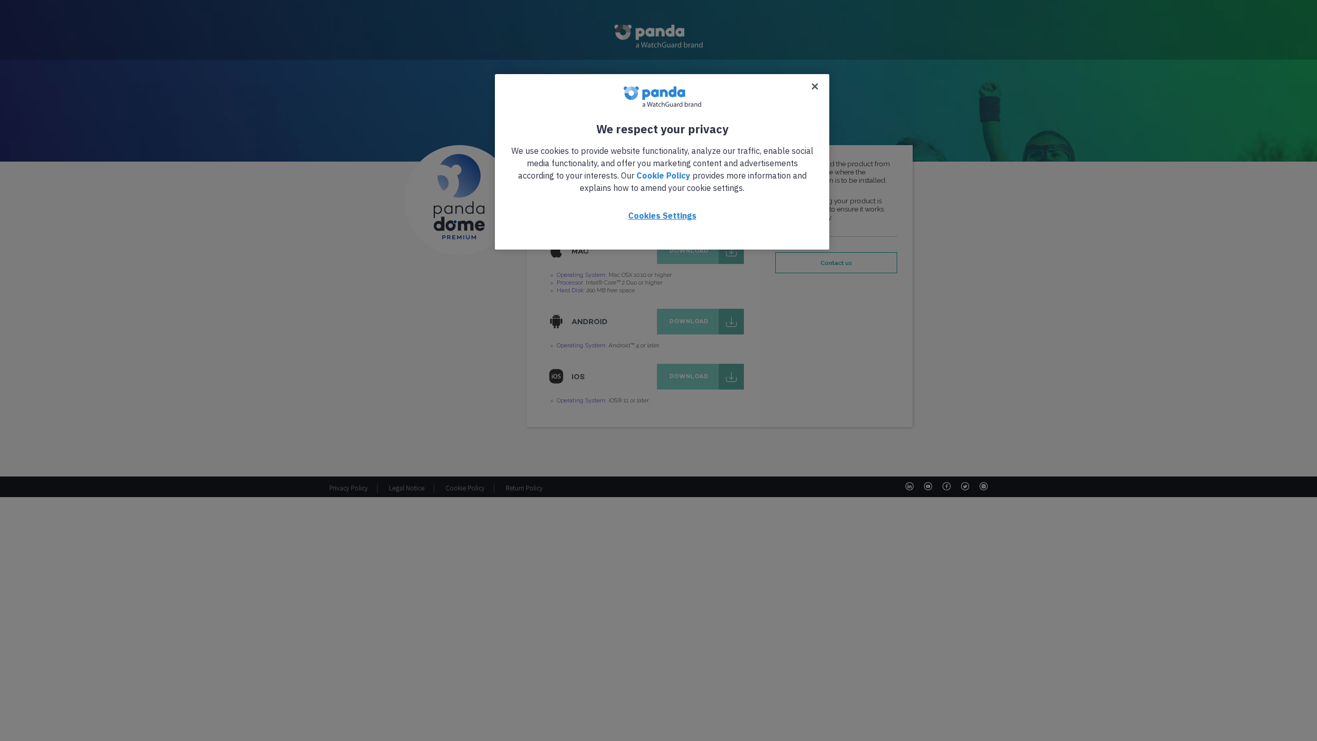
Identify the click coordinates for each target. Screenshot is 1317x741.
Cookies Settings (662, 215)
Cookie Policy (663, 175)
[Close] (815, 86)
